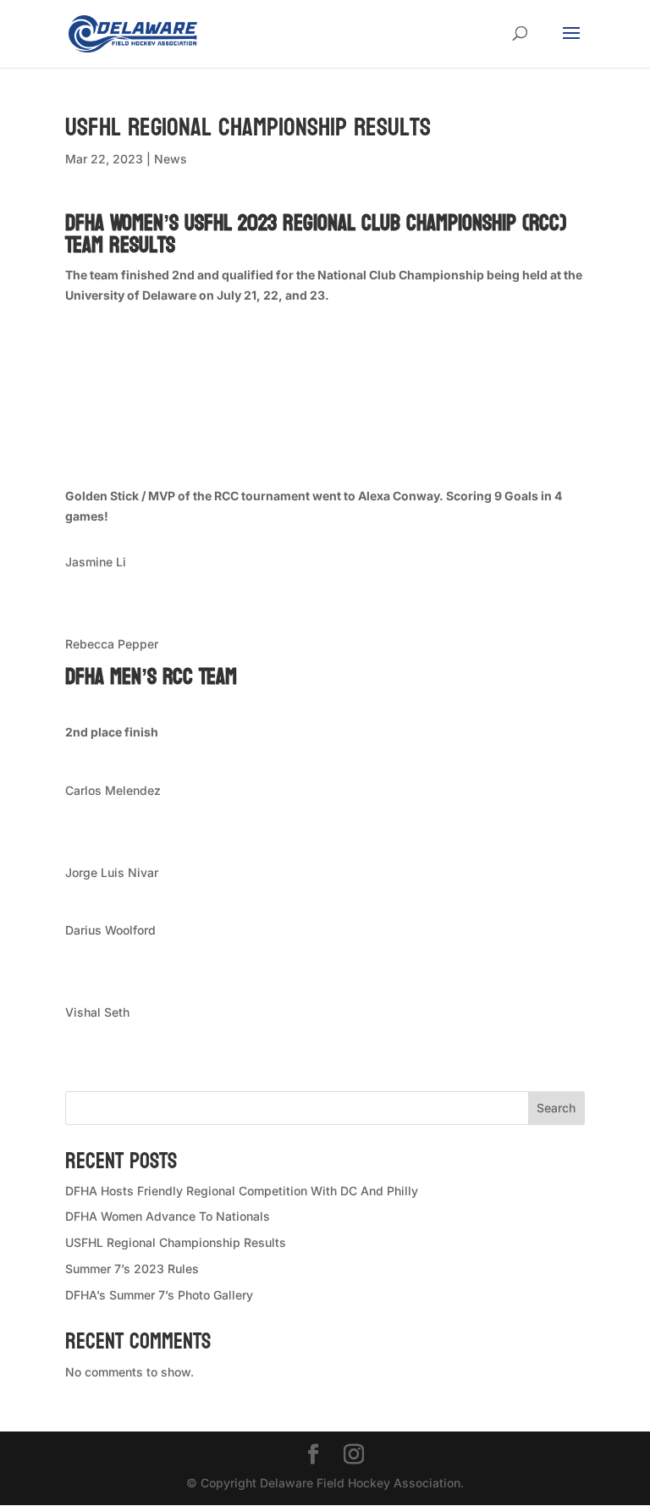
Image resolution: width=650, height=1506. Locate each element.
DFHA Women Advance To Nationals (167, 1216)
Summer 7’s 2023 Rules (132, 1268)
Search (556, 1108)
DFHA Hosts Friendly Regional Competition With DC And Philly (241, 1190)
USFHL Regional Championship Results (175, 1242)
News (170, 159)
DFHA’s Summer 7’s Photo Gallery (159, 1295)
